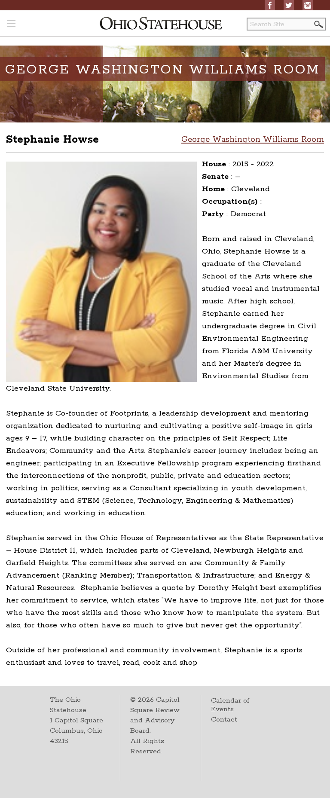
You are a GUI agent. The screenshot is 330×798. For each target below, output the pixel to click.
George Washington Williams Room (252, 140)
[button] (318, 24)
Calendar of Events (230, 705)
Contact (224, 719)
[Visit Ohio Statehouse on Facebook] (270, 5)
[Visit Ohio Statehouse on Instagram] (307, 5)
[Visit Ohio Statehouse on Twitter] (289, 5)
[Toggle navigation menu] (11, 24)
